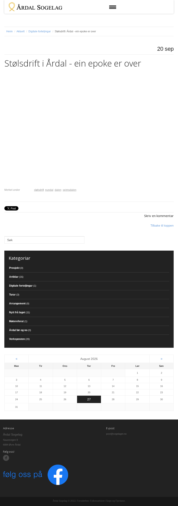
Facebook (6, 458)
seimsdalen (69, 189)
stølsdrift (39, 189)
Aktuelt (20, 31)
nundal (49, 189)
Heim (9, 31)
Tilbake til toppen (162, 225)
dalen (58, 189)
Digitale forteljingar (39, 31)
